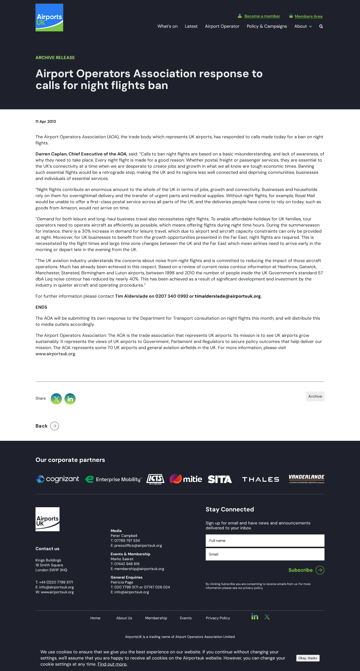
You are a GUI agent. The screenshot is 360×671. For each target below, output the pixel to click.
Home (95, 618)
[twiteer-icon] (267, 616)
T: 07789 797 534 (125, 540)
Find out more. (112, 664)
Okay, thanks (308, 658)
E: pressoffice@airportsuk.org (136, 545)
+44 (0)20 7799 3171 (56, 582)
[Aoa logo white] (48, 509)
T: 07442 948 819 (125, 563)
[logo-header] (49, 6)
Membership (156, 618)
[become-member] (259, 16)
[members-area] (306, 16)
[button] (321, 26)
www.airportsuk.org (55, 354)
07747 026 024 (157, 587)
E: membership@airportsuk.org (137, 568)
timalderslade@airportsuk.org (228, 296)
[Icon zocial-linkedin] (255, 615)
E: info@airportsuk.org (130, 592)
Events (186, 618)
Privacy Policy (218, 618)
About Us (124, 618)
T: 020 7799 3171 (124, 587)
